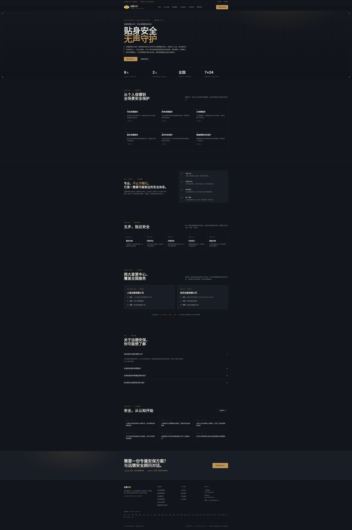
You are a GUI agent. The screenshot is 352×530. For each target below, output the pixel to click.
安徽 (170, 515)
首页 (159, 7)
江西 (178, 515)
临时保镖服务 (161, 499)
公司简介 (219, 1)
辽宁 (211, 515)
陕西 (181, 515)
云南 (196, 515)
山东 (132, 517)
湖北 (159, 515)
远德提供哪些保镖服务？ (133, 368)
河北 (174, 515)
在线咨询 (226, 1)
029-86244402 (192, 301)
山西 (185, 515)
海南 (163, 515)
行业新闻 (191, 7)
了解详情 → (130, 121)
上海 (129, 515)
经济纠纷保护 (161, 502)
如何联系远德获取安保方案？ (134, 383)
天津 (132, 515)
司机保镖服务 (161, 490)
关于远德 (166, 7)
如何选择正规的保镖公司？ (134, 354)
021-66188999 (139, 301)
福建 (155, 515)
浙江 (147, 515)
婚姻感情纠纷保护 (162, 505)
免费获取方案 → (220, 465)
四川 (189, 515)
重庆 (136, 515)
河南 (215, 515)
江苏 (144, 515)
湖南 (208, 515)
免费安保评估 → (130, 59)
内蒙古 (128, 517)
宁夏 (200, 515)
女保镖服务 (160, 496)
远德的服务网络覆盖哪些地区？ (135, 376)
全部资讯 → (222, 410)
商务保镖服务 (161, 493)
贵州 (166, 515)
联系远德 (183, 493)
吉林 (219, 515)
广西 (204, 515)
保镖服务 (174, 7)
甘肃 (193, 515)
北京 (125, 515)
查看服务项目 (144, 59)
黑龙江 (223, 515)
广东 (151, 515)
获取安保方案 (222, 7)
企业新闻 (183, 7)
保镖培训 (199, 7)
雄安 (140, 515)
